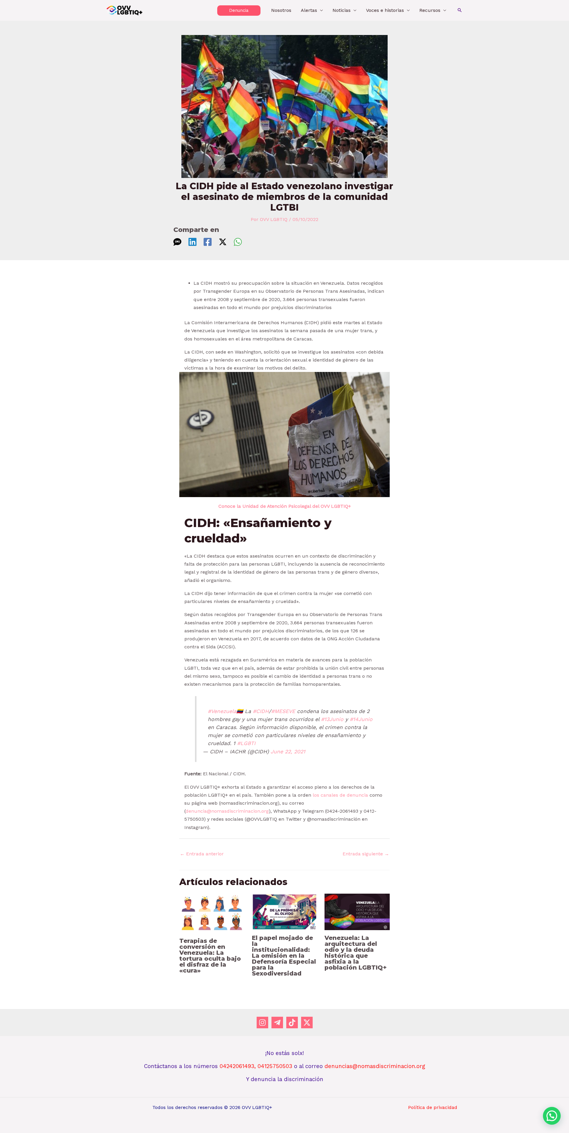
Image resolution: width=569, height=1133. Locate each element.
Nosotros (281, 10)
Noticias (342, 10)
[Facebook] (208, 242)
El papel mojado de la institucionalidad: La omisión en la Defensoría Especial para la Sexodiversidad (284, 955)
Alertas (309, 10)
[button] (238, 10)
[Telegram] (277, 1022)
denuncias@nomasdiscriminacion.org (375, 1066)
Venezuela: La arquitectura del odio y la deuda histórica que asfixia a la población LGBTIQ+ (356, 952)
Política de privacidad (432, 1107)
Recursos (429, 10)
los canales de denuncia (340, 795)
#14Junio (361, 719)
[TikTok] (292, 1022)
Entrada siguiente (366, 854)
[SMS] (177, 242)
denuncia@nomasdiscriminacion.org (227, 811)
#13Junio (332, 719)
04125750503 (276, 1066)
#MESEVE (283, 711)
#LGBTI (246, 743)
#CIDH (261, 711)
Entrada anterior (202, 854)
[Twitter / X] (223, 242)
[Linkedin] (192, 242)
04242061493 (237, 1066)
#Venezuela (222, 711)
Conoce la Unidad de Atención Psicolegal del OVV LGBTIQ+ (284, 506)
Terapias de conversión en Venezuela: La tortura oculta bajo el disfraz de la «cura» (210, 955)
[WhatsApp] (238, 242)
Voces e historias (385, 10)
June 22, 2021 (288, 752)
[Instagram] (262, 1022)
